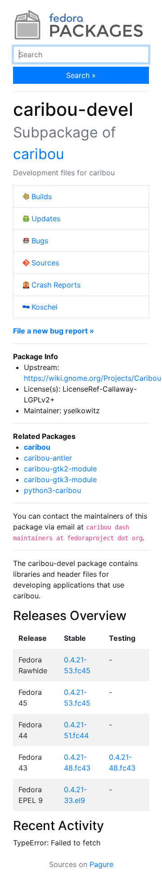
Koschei (45, 306)
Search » (81, 75)
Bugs (40, 240)
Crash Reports (56, 284)
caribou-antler (48, 457)
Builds (42, 196)
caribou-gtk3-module (60, 479)
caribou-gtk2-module (60, 468)
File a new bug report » (53, 330)
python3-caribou (52, 490)
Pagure (101, 864)
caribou (38, 154)
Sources (45, 262)
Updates (46, 218)
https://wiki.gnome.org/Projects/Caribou (92, 378)
